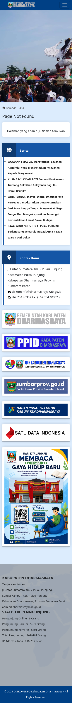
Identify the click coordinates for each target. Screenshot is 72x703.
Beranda (10, 108)
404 (21, 108)
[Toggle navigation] (64, 5)
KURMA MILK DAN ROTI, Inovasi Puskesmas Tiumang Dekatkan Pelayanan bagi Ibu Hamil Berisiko (36, 185)
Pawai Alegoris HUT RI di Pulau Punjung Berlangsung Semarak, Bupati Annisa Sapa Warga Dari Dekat (35, 231)
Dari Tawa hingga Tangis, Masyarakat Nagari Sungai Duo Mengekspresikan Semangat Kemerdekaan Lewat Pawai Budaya (36, 214)
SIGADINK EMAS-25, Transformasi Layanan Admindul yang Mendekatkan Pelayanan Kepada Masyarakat (35, 167)
